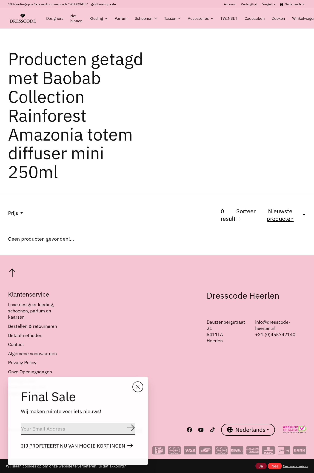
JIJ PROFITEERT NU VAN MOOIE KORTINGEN (73, 445)
